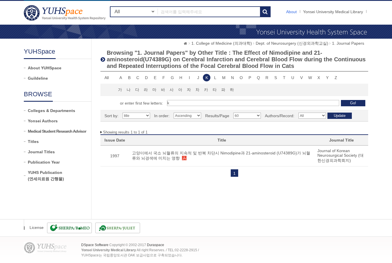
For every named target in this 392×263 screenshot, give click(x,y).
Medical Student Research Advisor (57, 131)
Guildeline (38, 78)
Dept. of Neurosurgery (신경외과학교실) (292, 43)
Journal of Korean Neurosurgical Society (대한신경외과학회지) (340, 155)
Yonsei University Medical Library (333, 11)
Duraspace (155, 245)
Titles (33, 141)
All (106, 77)
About (291, 11)
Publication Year (44, 162)
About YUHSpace (44, 68)
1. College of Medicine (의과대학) (221, 43)
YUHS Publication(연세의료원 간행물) (46, 175)
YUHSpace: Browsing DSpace (65, 13)
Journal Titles (41, 152)
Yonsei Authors (43, 121)
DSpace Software (94, 245)
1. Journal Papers (348, 43)
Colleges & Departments (51, 110)
